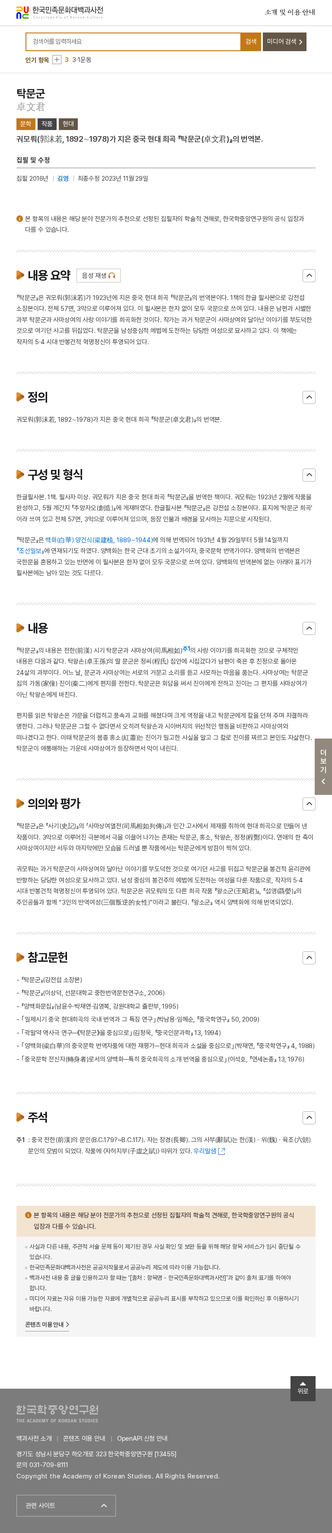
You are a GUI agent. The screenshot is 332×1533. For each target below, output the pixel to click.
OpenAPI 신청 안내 (142, 1438)
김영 (63, 178)
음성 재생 (94, 276)
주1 (186, 648)
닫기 (309, 275)
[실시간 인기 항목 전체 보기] (56, 59)
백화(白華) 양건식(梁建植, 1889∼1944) (99, 540)
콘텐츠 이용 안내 (44, 1324)
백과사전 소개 (33, 1438)
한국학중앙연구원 (57, 1413)
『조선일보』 (30, 551)
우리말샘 (205, 1151)
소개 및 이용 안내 (290, 12)
